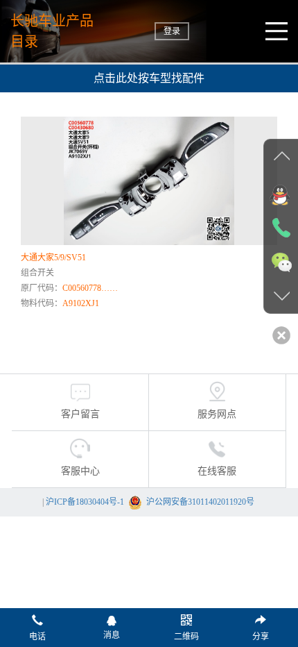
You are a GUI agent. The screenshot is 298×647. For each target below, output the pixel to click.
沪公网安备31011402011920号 (200, 502)
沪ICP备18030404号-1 (85, 502)
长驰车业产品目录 (52, 31)
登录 (172, 31)
